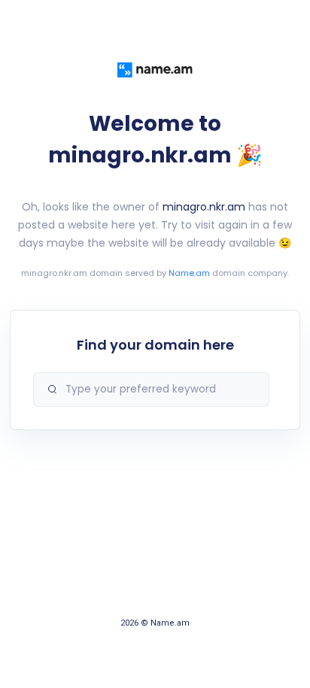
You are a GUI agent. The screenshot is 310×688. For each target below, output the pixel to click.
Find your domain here (155, 344)
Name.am (189, 273)
